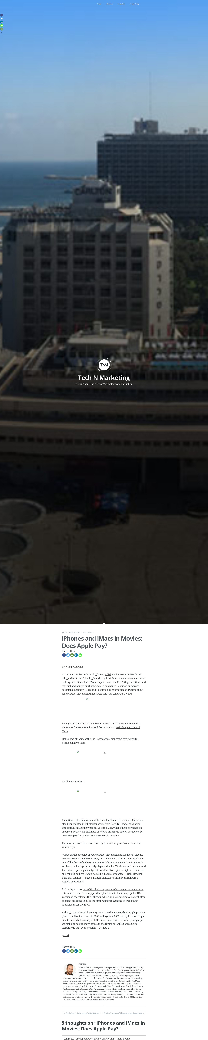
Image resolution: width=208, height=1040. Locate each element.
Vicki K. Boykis (74, 666)
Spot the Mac (105, 827)
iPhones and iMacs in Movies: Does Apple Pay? (102, 642)
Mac (85, 632)
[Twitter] (68, 655)
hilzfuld (78, 632)
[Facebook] (64, 655)
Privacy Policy (134, 4)
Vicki (66, 935)
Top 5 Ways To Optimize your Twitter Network (81, 1013)
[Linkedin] (76, 655)
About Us (109, 4)
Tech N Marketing (104, 377)
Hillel (108, 674)
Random (91, 632)
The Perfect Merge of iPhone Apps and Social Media (124, 1013)
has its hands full (71, 920)
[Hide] (1, 33)
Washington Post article (122, 843)
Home (99, 4)
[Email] (72, 655)
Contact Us (121, 4)
